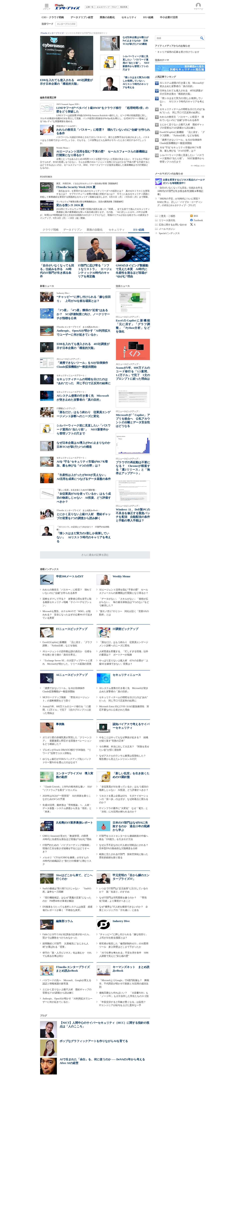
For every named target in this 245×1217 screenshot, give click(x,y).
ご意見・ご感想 (167, 216)
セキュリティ (129, 17)
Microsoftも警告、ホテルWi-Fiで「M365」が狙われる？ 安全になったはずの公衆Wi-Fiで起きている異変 (67, 614)
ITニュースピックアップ (71, 629)
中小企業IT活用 (169, 17)
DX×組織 (148, 17)
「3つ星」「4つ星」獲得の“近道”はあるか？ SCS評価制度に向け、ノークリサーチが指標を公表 (83, 314)
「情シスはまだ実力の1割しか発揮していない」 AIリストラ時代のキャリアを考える (84, 537)
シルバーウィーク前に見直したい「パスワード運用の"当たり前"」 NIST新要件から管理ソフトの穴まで (136, 63)
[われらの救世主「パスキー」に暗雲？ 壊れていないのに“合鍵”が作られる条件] (47, 130)
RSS (196, 216)
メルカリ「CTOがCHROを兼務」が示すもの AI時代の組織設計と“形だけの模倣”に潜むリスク (66, 860)
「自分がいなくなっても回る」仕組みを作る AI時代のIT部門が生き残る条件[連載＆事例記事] (181, 191)
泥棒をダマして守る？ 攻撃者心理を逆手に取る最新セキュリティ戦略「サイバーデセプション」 (67, 602)
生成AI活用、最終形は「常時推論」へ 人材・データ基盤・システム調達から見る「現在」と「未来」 (67, 808)
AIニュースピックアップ (72, 674)
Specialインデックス (169, 233)
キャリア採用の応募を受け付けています (178, 52)
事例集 (60, 724)
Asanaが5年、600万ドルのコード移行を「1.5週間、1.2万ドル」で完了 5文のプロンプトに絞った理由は (66, 709)
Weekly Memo (121, 576)
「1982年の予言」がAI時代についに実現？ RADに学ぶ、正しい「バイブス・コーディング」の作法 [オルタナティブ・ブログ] (179, 202)
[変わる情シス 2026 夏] (47, 205)
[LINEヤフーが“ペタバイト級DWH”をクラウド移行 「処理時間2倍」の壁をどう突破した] (47, 108)
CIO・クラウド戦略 (53, 17)
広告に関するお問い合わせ (173, 224)
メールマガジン (167, 229)
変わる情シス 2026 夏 (70, 205)
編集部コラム (64, 921)
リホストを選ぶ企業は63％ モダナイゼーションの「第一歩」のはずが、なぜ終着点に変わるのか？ (123, 799)
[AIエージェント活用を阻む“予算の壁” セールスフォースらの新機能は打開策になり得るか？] (47, 152)
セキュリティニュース (127, 674)
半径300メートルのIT (69, 576)
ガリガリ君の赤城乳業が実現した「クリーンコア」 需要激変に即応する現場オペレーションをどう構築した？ (67, 740)
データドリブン (72, 229)
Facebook (198, 220)
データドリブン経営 (82, 17)
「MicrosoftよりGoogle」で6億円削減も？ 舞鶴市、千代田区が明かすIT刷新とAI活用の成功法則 (124, 983)
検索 (202, 38)
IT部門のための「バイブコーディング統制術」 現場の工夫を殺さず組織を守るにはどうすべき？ (68, 848)
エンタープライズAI (66, 24)
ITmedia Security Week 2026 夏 (76, 187)
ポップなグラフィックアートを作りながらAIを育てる (94, 1041)
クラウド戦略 (51, 229)
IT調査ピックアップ (125, 629)
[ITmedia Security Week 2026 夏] (47, 187)
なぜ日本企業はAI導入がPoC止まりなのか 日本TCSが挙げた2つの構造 (135, 40)
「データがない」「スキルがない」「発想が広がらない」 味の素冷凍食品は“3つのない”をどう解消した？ (124, 602)
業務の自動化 (107, 17)
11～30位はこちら (197, 166)
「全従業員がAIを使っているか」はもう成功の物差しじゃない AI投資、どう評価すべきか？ (84, 497)
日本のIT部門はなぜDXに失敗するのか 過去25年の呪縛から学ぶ (131, 826)
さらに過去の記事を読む (95, 555)
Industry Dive (121, 921)
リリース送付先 (167, 220)
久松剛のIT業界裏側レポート (74, 822)
